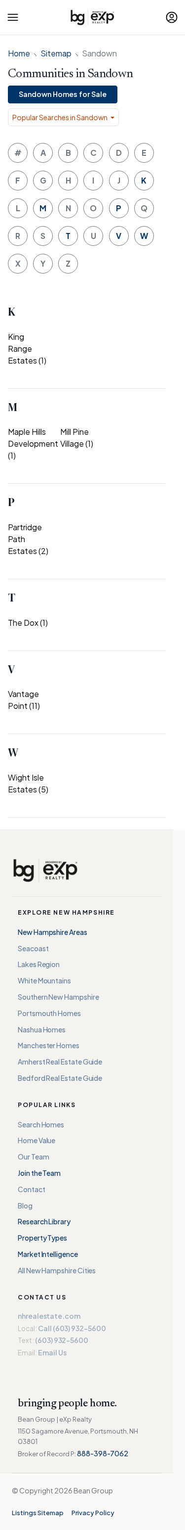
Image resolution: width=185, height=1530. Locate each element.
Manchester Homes (48, 1045)
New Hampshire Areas (52, 931)
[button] (13, 17)
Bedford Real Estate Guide (60, 1077)
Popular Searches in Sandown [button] (60, 117)
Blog (25, 1205)
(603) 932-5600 (61, 1340)
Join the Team (39, 1172)
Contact (31, 1189)
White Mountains (44, 980)
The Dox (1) (28, 622)
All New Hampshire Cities (57, 1270)
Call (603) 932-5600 (72, 1328)
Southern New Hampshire (58, 996)
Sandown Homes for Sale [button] (63, 94)
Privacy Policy (93, 1513)
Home (19, 53)
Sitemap (56, 53)
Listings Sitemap (38, 1513)
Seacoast (33, 948)
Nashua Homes (42, 1029)
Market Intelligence (48, 1254)
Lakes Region (39, 964)
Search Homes (41, 1124)
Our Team (33, 1156)
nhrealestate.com (49, 1315)
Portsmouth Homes (49, 1013)
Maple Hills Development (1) (33, 443)
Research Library (44, 1221)
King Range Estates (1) (27, 348)
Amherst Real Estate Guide (60, 1061)
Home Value (36, 1140)
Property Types (42, 1237)
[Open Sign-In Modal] (171, 17)
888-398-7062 (102, 1453)
